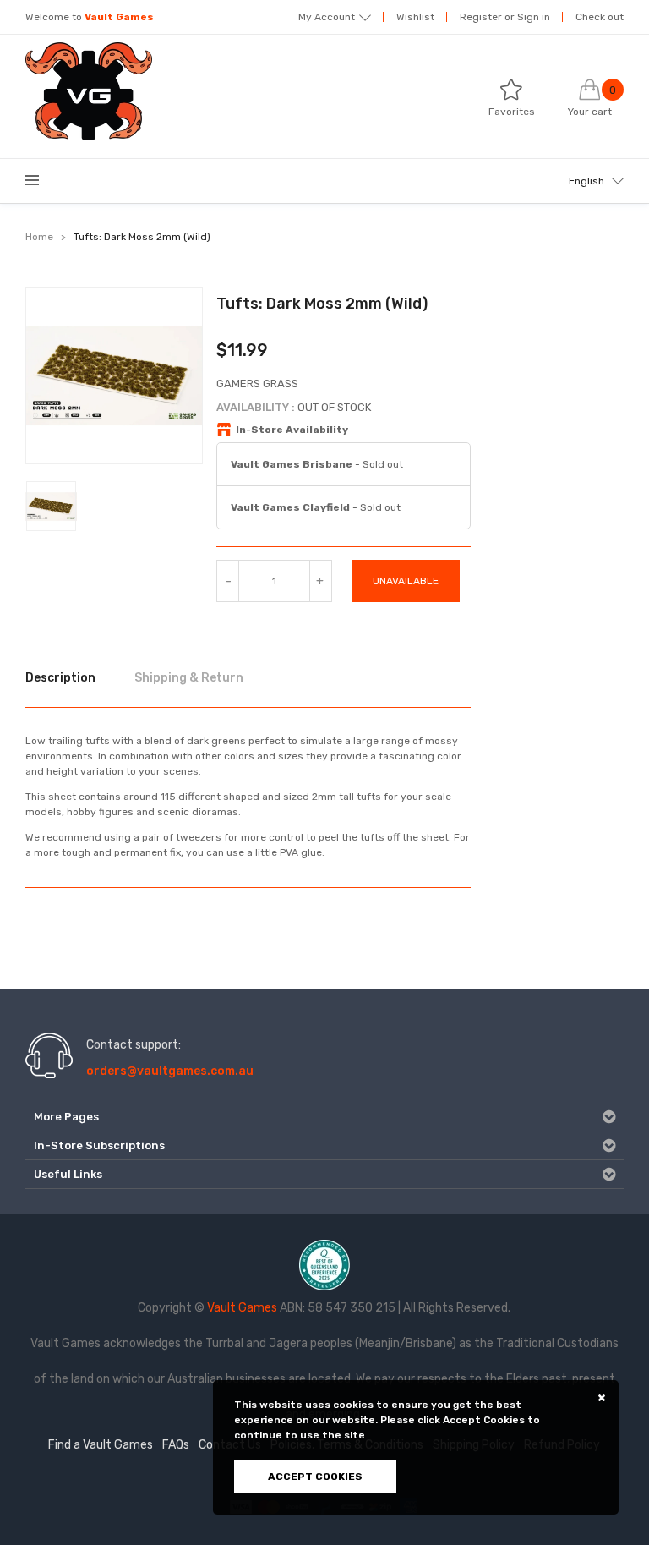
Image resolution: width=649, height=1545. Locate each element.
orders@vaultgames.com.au (170, 1071)
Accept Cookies (315, 1476)
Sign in (533, 17)
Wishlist (415, 17)
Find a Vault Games (100, 1445)
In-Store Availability (292, 430)
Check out (599, 17)
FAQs (175, 1445)
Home (39, 237)
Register (481, 17)
